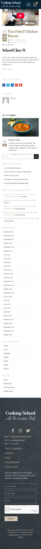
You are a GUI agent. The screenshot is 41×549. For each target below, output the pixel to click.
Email (20, 85)
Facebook (3, 85)
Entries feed (7, 386)
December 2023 (9, 238)
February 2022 (8, 322)
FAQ (7, 460)
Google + (16, 85)
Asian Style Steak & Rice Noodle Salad (16, 185)
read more (12, 152)
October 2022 (8, 291)
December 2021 (9, 329)
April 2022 (7, 314)
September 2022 (9, 295)
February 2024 (8, 234)
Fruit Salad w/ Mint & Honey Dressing (16, 182)
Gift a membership (15, 443)
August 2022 (8, 299)
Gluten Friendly (22, 42)
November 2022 (9, 287)
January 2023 (8, 280)
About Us (7, 205)
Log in (6, 382)
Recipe (6, 367)
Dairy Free (13, 42)
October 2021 (8, 337)
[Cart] (35, 4)
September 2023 (9, 249)
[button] (29, 4)
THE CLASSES (13, 450)
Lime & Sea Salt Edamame (12, 170)
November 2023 (9, 242)
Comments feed (9, 390)
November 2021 (9, 333)
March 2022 (8, 318)
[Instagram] (20, 431)
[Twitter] (28, 431)
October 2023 (8, 245)
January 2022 (8, 326)
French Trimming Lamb (11, 178)
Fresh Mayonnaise (16, 140)
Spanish (6, 371)
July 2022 (7, 303)
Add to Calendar (7, 69)
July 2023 (7, 257)
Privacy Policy (13, 537)
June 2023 (7, 261)
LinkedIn (12, 85)
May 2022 (7, 310)
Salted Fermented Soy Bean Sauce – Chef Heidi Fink (20, 221)
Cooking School (20, 211)
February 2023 (8, 276)
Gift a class (11, 446)
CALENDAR (12, 464)
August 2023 (8, 253)
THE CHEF (11, 469)
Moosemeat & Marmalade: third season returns (18, 203)
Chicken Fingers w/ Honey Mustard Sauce (17, 174)
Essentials (22, 40)
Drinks (6, 352)
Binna (14, 40)
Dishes (6, 348)
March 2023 (7, 272)
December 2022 (9, 284)
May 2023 (7, 265)
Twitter (8, 85)
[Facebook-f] (13, 431)
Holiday (6, 359)
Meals (6, 363)
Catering (24, 199)
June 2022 (7, 306)
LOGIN (9, 455)
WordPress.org (8, 393)
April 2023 (7, 268)
